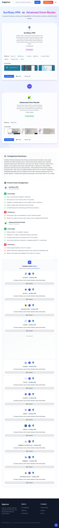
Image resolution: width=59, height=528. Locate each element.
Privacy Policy (44, 507)
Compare (30, 283)
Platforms (24, 510)
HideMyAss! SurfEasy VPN (29, 461)
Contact (43, 510)
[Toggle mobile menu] (55, 2)
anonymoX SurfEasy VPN (30, 277)
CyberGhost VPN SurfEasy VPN (29, 309)
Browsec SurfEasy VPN (29, 293)
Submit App (49, 2)
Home (42, 513)
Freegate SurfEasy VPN (29, 366)
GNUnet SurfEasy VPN (29, 413)
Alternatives (10, 76)
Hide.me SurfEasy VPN (29, 429)
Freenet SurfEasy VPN (29, 382)
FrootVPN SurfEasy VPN (29, 398)
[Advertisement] (29, 347)
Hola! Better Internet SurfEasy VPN (29, 476)
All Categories (25, 507)
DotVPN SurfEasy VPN (29, 324)
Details (19, 76)
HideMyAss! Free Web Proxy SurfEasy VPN (29, 445)
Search (37, 2)
